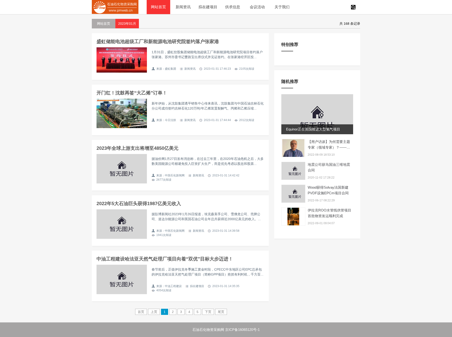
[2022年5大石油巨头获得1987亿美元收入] (122, 224)
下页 (208, 312)
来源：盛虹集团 (166, 68)
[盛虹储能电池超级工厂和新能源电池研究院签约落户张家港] (122, 60)
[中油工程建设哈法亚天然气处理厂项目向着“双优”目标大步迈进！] (122, 279)
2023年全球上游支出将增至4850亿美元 (137, 148)
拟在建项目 (207, 7)
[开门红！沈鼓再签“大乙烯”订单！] (122, 113)
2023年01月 (127, 23)
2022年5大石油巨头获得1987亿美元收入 (139, 203)
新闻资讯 (183, 7)
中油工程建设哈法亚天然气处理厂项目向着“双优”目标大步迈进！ (165, 258)
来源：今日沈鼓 (166, 120)
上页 (154, 312)
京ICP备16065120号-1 (242, 330)
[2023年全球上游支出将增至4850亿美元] (122, 168)
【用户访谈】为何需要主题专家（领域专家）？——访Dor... (329, 147)
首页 (141, 312)
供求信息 (232, 7)
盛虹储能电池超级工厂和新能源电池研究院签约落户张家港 (158, 41)
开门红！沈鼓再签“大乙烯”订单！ (132, 92)
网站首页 (158, 7)
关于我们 (282, 7)
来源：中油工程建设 (169, 286)
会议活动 (257, 7)
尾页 (221, 312)
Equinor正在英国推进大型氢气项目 (313, 129)
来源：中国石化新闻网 (170, 175)
